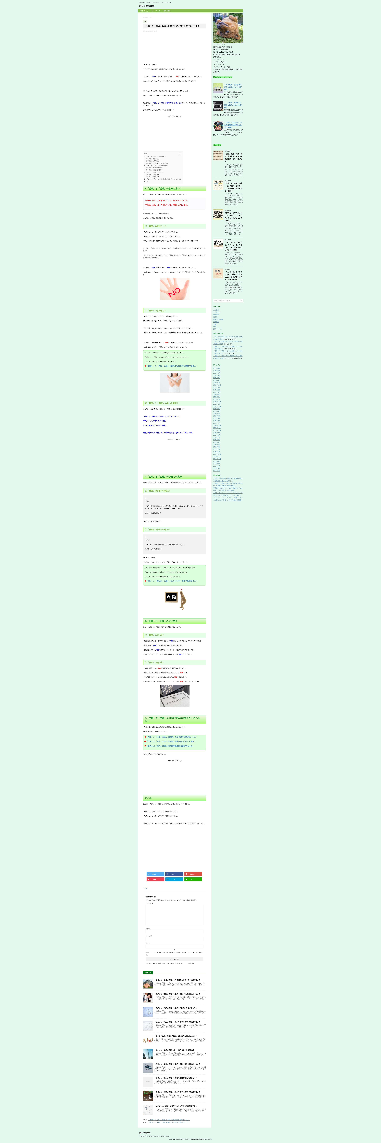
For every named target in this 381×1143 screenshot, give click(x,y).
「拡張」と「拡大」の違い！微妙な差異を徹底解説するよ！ (175, 1078)
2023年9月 (216, 435)
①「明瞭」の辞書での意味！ (154, 168)
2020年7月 (216, 497)
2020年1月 (216, 511)
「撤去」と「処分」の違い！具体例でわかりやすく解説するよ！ (177, 980)
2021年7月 (216, 473)
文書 (146, 888)
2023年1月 (216, 442)
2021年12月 (217, 461)
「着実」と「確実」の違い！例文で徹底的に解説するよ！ (169, 746)
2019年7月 (216, 525)
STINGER (208, 1139)
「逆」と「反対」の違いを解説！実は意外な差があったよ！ (175, 1036)
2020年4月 (216, 504)
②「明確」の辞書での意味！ (154, 170)
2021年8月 (216, 471)
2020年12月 (217, 485)
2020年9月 (216, 492)
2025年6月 (216, 432)
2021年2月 (216, 480)
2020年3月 (216, 506)
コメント (149, 903)
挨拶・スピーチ (218, 379)
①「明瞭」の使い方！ (152, 174)
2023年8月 (216, 437)
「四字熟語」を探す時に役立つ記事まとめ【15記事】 (233, 87)
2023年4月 (216, 440)
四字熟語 (216, 374)
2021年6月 (216, 475)
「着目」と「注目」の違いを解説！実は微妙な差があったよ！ (169, 1120)
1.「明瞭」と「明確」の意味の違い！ (155, 156)
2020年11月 (217, 487)
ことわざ (216, 369)
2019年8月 (216, 523)
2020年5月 (216, 502)
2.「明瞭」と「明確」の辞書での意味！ (156, 165)
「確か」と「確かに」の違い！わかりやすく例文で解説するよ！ (172, 581)
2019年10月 (217, 518)
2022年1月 (216, 459)
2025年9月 (216, 428)
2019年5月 (216, 530)
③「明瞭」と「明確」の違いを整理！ (157, 163)
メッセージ (216, 372)
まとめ (146, 181)
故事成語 (216, 381)
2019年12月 (217, 513)
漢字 (214, 386)
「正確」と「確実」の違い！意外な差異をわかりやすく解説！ (171, 741)
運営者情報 (167, 11)
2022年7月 (216, 449)
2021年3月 (216, 478)
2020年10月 (217, 490)
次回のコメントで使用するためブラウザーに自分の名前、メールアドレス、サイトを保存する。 (174, 954)
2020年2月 (216, 509)
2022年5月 (216, 452)
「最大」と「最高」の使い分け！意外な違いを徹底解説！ (175, 1050)
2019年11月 (217, 516)
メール (149, 936)
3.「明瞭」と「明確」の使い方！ (154, 172)
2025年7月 (216, 430)
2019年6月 (216, 528)
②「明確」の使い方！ (152, 176)
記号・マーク (217, 388)
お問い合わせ (144, 11)
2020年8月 (216, 494)
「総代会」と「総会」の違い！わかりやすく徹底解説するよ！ (176, 1106)
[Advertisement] (174, 47)
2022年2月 (216, 456)
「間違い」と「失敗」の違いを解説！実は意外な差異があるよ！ (172, 366)
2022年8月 (216, 447)
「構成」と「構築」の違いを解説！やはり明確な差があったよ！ (177, 994)
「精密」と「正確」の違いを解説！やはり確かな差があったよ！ (172, 737)
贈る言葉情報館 (146, 5)
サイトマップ (156, 11)
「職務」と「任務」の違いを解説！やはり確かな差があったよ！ (177, 1064)
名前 (148, 929)
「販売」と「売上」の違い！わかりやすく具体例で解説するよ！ (177, 1022)
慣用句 (215, 376)
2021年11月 (217, 463)
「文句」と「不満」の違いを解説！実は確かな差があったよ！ (169, 1122)
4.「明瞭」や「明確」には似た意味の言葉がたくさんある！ (162, 179)
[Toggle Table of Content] (179, 153)
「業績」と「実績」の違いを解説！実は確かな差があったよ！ (176, 1008)
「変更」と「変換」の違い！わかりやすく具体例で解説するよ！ (177, 1092)
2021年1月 (216, 483)
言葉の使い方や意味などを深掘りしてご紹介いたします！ (154, 1136)
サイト (148, 943)
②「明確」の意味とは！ (153, 161)
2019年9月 (216, 521)
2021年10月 (217, 466)
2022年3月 (216, 454)
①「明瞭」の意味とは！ (153, 159)
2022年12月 (217, 444)
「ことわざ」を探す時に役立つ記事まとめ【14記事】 (233, 105)
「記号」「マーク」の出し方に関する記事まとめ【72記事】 (233, 125)
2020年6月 (216, 499)
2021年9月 (216, 468)
